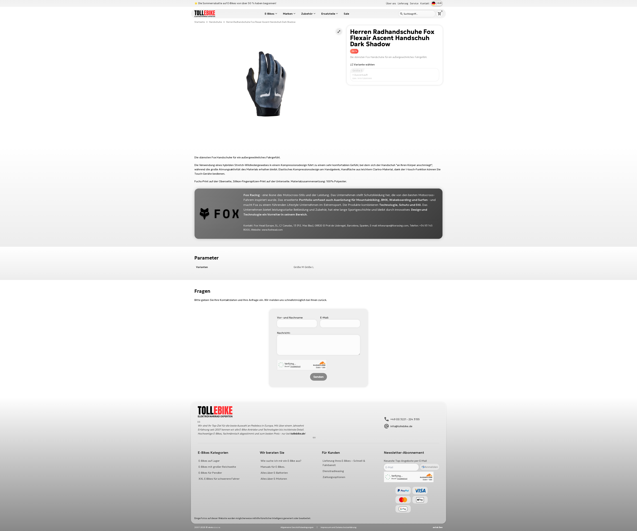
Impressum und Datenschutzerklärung (338, 527)
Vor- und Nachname (290, 317)
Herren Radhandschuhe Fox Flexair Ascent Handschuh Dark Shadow (260, 22)
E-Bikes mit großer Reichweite (217, 466)
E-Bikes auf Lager (209, 460)
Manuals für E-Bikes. (273, 466)
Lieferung (403, 3)
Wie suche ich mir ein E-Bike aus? (281, 460)
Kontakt (424, 3)
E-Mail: (324, 317)
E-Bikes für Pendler (210, 472)
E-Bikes (269, 13)
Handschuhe (215, 22)
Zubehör (307, 13)
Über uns (391, 3)
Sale (346, 13)
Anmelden (431, 467)
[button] (339, 31)
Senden (318, 376)
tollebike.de (297, 433)
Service (414, 3)
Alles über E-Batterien (274, 472)
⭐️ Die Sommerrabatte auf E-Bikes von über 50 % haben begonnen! (235, 3)
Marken (288, 13)
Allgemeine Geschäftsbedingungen (297, 527)
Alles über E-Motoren (274, 478)
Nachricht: (283, 332)
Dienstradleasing (333, 471)
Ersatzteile (328, 13)
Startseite (199, 22)
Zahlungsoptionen (334, 477)
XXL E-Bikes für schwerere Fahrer (219, 478)
